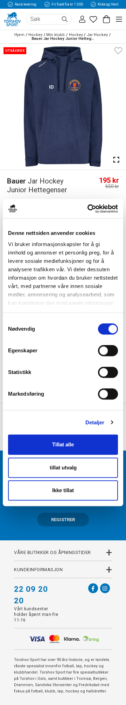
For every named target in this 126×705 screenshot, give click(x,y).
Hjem (19, 35)
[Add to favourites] (118, 50)
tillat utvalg (63, 467)
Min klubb (55, 35)
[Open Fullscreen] (116, 160)
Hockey (35, 35)
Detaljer (95, 422)
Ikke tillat (63, 490)
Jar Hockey (97, 35)
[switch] (108, 350)
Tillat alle (63, 444)
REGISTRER (63, 519)
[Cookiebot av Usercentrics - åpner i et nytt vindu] (89, 208)
